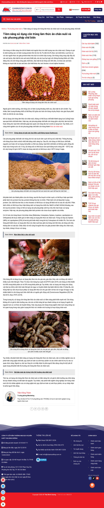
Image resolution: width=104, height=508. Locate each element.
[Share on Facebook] (31, 409)
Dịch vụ (84, 63)
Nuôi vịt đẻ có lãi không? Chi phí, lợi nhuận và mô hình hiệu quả (94, 185)
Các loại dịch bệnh (88, 44)
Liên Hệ (99, 21)
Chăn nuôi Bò (86, 47)
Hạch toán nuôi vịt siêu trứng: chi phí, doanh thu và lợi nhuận (93, 107)
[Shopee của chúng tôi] (92, 485)
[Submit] (58, 10)
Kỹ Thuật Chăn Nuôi (83, 17)
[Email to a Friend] (39, 409)
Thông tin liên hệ (78, 457)
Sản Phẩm (60, 17)
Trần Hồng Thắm (24, 43)
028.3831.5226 (51, 440)
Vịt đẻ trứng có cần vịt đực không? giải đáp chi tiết (94, 164)
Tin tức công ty (87, 78)
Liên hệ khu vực (78, 445)
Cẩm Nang (96, 17)
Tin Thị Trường (90, 21)
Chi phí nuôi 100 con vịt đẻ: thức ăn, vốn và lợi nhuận (94, 153)
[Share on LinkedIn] (46, 409)
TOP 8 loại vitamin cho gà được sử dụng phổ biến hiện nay (93, 207)
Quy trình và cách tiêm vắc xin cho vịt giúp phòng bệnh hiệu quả (94, 219)
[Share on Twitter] (35, 409)
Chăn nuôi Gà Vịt (87, 51)
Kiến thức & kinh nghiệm (90, 67)
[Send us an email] (97, 2)
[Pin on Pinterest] (42, 409)
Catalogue (69, 17)
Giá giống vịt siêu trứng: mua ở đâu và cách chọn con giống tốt (93, 129)
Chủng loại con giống (89, 59)
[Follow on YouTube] (101, 2)
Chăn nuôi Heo (87, 55)
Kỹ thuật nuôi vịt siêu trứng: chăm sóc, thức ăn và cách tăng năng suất (94, 142)
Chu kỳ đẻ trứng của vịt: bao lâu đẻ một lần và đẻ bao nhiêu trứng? (94, 175)
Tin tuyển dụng (78, 449)
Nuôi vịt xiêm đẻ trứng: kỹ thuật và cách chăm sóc (94, 118)
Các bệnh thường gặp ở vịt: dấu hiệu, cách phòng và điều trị (94, 196)
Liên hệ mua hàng (79, 453)
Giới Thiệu (49, 17)
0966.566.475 (59, 445)
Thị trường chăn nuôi (14, 29)
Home (4, 29)
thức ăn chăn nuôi (56, 127)
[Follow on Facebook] (95, 2)
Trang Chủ (40, 17)
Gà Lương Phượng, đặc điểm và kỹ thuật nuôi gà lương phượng (94, 96)
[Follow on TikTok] (93, 478)
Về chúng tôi (77, 441)
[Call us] (99, 2)
